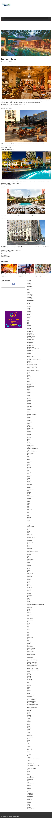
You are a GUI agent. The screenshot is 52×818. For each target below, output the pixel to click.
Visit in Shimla (30, 794)
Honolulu (29, 493)
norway (28, 623)
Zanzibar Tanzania (31, 808)
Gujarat (28, 481)
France (28, 462)
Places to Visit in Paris (31, 666)
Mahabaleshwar (30, 559)
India (28, 504)
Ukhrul (28, 774)
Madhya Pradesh (30, 553)
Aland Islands (30, 287)
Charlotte (29, 403)
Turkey (28, 769)
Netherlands (29, 607)
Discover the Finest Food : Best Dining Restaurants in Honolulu (42, 274)
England (29, 437)
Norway (28, 621)
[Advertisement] (26, 11)
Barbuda (29, 328)
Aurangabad (29, 312)
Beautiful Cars (30, 331)
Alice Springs (30, 294)
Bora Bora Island (30, 379)
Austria (28, 317)
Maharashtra (29, 560)
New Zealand (29, 613)
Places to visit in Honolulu (32, 659)
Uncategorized (30, 776)
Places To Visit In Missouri (32, 663)
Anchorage (29, 297)
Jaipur (28, 520)
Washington (29, 799)
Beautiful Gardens (30, 337)
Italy (28, 514)
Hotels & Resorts (30, 496)
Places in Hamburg (31, 648)
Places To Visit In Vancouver (33, 670)
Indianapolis (29, 509)
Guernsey (29, 479)
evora (28, 442)
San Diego (29, 713)
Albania (28, 291)
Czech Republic (30, 426)
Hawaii (28, 486)
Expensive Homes (31, 450)
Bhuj (28, 373)
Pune (28, 682)
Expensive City (30, 447)
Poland (28, 671)
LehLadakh (29, 540)
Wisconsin (29, 802)
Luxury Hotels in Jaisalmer (32, 551)
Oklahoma (29, 627)
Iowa (28, 512)
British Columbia (30, 386)
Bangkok (29, 326)
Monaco (28, 592)
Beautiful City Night (31, 334)
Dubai (28, 436)
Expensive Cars (30, 445)
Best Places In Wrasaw (32, 367)
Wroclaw (29, 805)
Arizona (28, 303)
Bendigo (29, 353)
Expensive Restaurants (31, 451)
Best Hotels (29, 358)
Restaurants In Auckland (32, 698)
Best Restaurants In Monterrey (33, 370)
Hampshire (29, 484)
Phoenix (29, 643)
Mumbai (28, 596)
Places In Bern (30, 646)
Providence (29, 679)
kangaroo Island (30, 526)
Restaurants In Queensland (32, 704)
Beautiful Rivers (30, 345)
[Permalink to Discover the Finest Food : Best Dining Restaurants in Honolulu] (43, 272)
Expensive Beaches (31, 443)
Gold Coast (29, 475)
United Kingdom (30, 777)
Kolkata (28, 532)
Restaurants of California (32, 707)
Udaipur (28, 771)
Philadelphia (29, 642)
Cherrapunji (29, 406)
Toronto (28, 766)
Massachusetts (30, 573)
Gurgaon (29, 482)
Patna (28, 635)
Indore (28, 510)
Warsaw (28, 797)
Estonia (28, 439)
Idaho (28, 500)
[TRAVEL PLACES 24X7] (5, 5)
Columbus (29, 420)
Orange (28, 629)
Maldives (29, 565)
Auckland (29, 311)
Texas (28, 755)
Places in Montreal (31, 652)
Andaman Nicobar (30, 298)
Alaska (28, 289)
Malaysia (29, 564)
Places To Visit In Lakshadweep (33, 660)
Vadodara (29, 782)
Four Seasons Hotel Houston (8, 149)
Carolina (29, 400)
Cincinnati (29, 415)
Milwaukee (29, 585)
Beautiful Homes (30, 339)
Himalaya (29, 487)
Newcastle (29, 615)
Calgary (28, 390)
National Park (30, 603)
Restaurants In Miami (31, 701)
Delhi (28, 433)
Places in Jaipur (30, 649)
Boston (28, 381)
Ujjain (28, 773)
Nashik (28, 599)
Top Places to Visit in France (33, 765)
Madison (29, 554)
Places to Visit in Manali (32, 662)
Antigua (28, 302)
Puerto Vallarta (30, 680)
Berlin (28, 355)
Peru (28, 640)
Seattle (28, 723)
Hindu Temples (30, 489)
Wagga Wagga (30, 796)
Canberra (29, 398)
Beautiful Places (30, 344)
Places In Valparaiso (31, 656)
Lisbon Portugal (30, 542)
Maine (28, 562)
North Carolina (30, 618)
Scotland (29, 721)
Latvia (28, 539)
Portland (29, 674)
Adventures (29, 284)
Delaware (29, 431)
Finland (28, 456)
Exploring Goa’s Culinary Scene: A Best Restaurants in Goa (25, 274)
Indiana (28, 506)
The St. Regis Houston (7, 108)
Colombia (29, 417)
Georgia (28, 468)
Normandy (29, 617)
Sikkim (28, 730)
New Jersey (29, 609)
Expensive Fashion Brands (32, 448)
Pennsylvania (30, 637)
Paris (28, 632)
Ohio (28, 624)
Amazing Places (30, 295)
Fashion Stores (30, 454)
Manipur (28, 570)
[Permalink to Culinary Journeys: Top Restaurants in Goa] (9, 272)
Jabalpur (29, 517)
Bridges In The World (31, 383)
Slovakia (29, 734)
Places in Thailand (31, 654)
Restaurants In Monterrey (32, 702)
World (28, 804)
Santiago (29, 718)
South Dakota (30, 737)
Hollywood (29, 492)
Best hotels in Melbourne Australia (34, 359)
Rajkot (28, 687)
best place (29, 361)
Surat (28, 743)
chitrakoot (29, 412)
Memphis (29, 579)
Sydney (28, 751)
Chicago (29, 409)
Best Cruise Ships (30, 356)
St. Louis (29, 741)
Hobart (28, 490)
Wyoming (29, 807)
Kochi (28, 531)
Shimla (28, 729)
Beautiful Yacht (30, 350)
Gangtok (29, 467)
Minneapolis (29, 587)
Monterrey (29, 593)
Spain (28, 738)
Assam (28, 308)
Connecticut (29, 422)
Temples (29, 754)
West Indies (29, 801)
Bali (28, 322)
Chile (28, 411)
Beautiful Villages (30, 347)
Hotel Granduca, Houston (7, 64)
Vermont (29, 788)
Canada (28, 395)
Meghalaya (29, 576)
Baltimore (29, 323)
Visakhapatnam (30, 791)
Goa (28, 473)
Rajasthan (29, 685)
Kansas (28, 528)
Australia (29, 316)
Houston (29, 498)
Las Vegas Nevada (31, 537)
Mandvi (28, 568)
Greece (28, 476)
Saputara (29, 719)
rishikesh (29, 710)
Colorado (29, 418)
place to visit (29, 645)
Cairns (28, 389)
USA (28, 780)
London (28, 545)
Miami (28, 582)
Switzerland (29, 748)
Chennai (29, 404)
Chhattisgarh (29, 408)
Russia (28, 712)
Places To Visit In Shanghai (32, 668)
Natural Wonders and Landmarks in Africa (35, 604)
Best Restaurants (30, 369)
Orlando (28, 631)
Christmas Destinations (31, 414)
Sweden (28, 744)
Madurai (28, 557)
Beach (28, 330)
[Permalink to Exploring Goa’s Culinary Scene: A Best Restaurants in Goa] (26, 272)
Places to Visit (30, 657)
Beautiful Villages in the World (33, 348)
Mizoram (29, 590)
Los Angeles (29, 548)
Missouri (29, 588)
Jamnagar (29, 521)
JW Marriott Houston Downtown (9, 217)
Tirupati (28, 760)
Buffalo (28, 387)
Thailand (29, 757)
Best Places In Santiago (32, 364)
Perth (28, 638)
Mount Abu (29, 595)
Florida (28, 457)
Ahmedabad (29, 286)
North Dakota (29, 620)
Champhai (29, 401)
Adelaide (29, 283)
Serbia (28, 724)
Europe (28, 440)
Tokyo (28, 762)
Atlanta (28, 309)
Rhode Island (29, 709)
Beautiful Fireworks (31, 336)
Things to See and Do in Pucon (33, 758)
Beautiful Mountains (31, 340)
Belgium (29, 351)
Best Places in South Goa (32, 365)
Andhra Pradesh (30, 300)
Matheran (29, 574)
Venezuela (29, 785)
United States (30, 779)
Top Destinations (30, 763)
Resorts (28, 691)
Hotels (28, 495)
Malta (28, 567)
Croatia (28, 423)
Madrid (28, 556)
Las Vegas (29, 535)
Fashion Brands (30, 453)
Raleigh (28, 688)
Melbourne (29, 578)
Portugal (29, 676)
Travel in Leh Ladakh (31, 768)
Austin (28, 314)
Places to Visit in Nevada (32, 665)
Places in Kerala (30, 651)
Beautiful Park (30, 342)
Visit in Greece (30, 793)
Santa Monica (30, 716)
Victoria (28, 790)
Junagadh (29, 525)
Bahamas (29, 320)
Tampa (28, 752)
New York (29, 610)
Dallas (28, 429)
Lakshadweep (30, 534)
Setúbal (28, 726)
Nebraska (29, 606)
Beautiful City (30, 333)
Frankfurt (29, 465)
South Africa (29, 735)
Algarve (28, 292)
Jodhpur (28, 523)
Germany (29, 472)
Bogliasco (29, 376)
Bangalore (29, 325)
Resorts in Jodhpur (31, 695)
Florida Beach (30, 461)
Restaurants (29, 696)
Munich (28, 598)
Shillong (28, 727)
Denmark (29, 434)
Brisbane (29, 384)
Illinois (28, 501)
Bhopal (28, 372)
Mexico (28, 581)
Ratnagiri (29, 690)
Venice (28, 787)
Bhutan (28, 375)
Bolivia (28, 378)
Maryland (29, 571)
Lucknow (29, 549)
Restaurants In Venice (31, 705)
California (29, 392)
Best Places (29, 362)
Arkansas (29, 306)
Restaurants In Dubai (31, 699)
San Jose (29, 715)
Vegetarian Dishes (30, 783)
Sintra (28, 732)
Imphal (28, 503)
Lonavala (29, 543)
